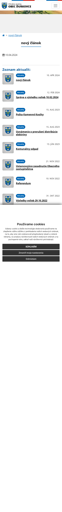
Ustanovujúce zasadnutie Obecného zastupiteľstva (37, 167)
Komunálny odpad (27, 149)
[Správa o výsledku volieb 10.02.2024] (8, 96)
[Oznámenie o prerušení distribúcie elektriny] (8, 130)
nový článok (15, 35)
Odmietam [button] (31, 259)
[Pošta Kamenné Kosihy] (8, 113)
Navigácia (9, 6)
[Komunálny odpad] (8, 147)
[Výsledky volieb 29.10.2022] (8, 199)
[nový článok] (8, 78)
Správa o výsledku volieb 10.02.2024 (37, 97)
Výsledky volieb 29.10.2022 (31, 200)
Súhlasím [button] (31, 246)
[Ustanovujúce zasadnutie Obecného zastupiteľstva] (8, 164)
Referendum (23, 183)
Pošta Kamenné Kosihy (30, 114)
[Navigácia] (55, 6)
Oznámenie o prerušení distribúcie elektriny (36, 133)
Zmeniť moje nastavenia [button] (31, 252)
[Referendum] (8, 182)
